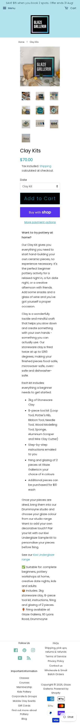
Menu (11, 8)
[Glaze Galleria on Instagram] (33, 651)
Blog (24, 718)
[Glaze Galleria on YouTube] (20, 658)
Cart (73, 8)
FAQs (56, 643)
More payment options (40, 222)
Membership (24, 687)
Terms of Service (56, 656)
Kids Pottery (24, 691)
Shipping (45, 166)
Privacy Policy (56, 661)
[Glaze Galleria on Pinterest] (24, 651)
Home (21, 41)
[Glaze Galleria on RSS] (29, 658)
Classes (24, 678)
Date (23, 180)
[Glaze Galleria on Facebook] (16, 651)
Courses (24, 682)
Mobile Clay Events (24, 701)
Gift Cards (24, 705)
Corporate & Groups (24, 696)
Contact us (56, 665)
